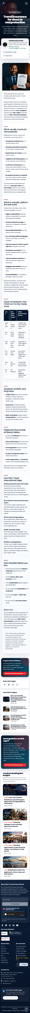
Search (24, 964)
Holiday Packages (21, 951)
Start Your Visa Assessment (14, 673)
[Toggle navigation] (26, 3)
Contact (3, 958)
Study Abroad (20, 949)
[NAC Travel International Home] (4, 3)
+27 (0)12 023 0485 (9, 978)
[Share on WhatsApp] (17, 684)
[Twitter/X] (6, 925)
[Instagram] (9, 925)
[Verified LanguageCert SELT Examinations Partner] (5, 939)
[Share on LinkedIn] (13, 684)
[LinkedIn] (13, 925)
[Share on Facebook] (4, 684)
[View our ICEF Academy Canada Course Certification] (15, 933)
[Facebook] (2, 925)
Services (3, 951)
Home (3, 946)
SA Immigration (20, 953)
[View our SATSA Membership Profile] (4, 933)
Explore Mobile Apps (10, 998)
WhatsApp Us (7, 983)
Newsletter (4, 960)
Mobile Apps (4, 962)
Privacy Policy (16, 1010)
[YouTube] (17, 925)
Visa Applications (21, 946)
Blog (2, 955)
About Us (3, 949)
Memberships (5, 953)
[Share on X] (9, 684)
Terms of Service (7, 1010)
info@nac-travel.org (9, 981)
